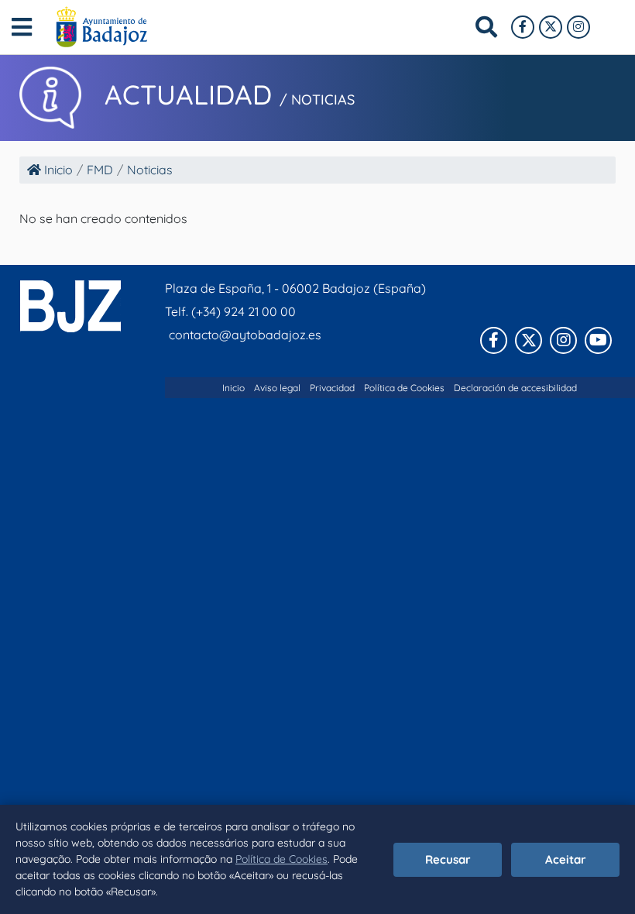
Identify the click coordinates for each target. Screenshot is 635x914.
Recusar (448, 859)
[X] (550, 27)
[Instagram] (578, 27)
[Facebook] (522, 27)
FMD (100, 169)
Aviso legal (277, 387)
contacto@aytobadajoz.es (245, 334)
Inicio (57, 169)
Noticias (150, 169)
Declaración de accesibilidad (515, 387)
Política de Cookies (281, 859)
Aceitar (565, 859)
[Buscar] (486, 27)
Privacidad (332, 387)
